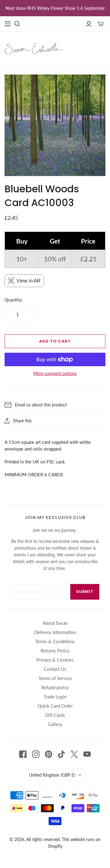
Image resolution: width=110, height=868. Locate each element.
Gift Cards (55, 715)
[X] (74, 754)
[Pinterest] (48, 754)
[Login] (89, 24)
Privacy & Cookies (55, 660)
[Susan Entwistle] (34, 48)
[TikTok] (61, 754)
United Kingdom (52, 775)
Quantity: (14, 299)
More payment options (55, 373)
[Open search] (17, 24)
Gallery (55, 724)
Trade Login (55, 696)
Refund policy (55, 687)
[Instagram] (35, 754)
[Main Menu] (8, 24)
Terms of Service (55, 678)
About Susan (55, 623)
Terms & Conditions (55, 641)
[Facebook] (23, 754)
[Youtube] (87, 754)
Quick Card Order (55, 706)
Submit (85, 591)
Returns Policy (55, 650)
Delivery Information (55, 632)
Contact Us (55, 669)
